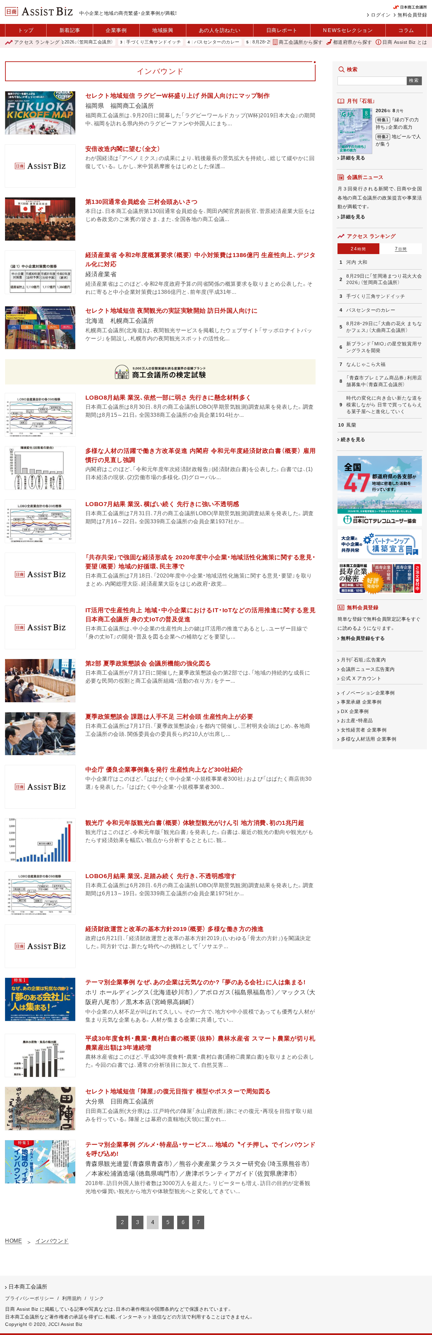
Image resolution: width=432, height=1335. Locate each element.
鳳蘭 (351, 425)
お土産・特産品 (357, 720)
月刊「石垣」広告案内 (363, 659)
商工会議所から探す (301, 42)
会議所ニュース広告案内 (368, 669)
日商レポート (282, 30)
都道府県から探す (352, 42)
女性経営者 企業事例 (363, 730)
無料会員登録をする (363, 638)
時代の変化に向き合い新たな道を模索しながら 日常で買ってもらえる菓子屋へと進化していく (384, 404)
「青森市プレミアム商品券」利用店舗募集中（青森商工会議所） (384, 381)
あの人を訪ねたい (220, 30)
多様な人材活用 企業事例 (368, 739)
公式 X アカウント (361, 678)
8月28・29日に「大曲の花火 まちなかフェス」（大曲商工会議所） (384, 327)
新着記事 (69, 30)
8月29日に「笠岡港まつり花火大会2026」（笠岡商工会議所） (384, 279)
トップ (26, 30)
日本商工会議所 (28, 1287)
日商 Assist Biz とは (404, 42)
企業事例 (116, 30)
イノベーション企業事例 (368, 692)
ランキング (37, 42)
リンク (96, 1298)
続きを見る (353, 439)
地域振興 (162, 30)
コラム (406, 30)
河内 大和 (357, 262)
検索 (414, 80)
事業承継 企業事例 (361, 702)
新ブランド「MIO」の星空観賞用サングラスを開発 (384, 347)
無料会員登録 (412, 15)
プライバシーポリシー (29, 1298)
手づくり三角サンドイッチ (128, 42)
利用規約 (72, 1298)
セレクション (348, 30)
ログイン (380, 15)
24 (358, 248)
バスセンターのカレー (191, 42)
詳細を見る (353, 157)
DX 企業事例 (355, 711)
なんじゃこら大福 (365, 364)
